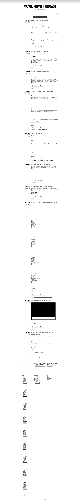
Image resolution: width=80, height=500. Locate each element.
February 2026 (25, 380)
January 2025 (24, 388)
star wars (45, 129)
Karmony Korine (40, 329)
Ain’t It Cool (34, 123)
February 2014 (25, 475)
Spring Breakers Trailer (46, 329)
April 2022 (24, 410)
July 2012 (24, 492)
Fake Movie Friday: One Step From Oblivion (41, 186)
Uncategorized (37, 387)
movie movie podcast (44, 297)
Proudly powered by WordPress (35, 499)
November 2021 (25, 413)
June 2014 (24, 472)
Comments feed (49, 378)
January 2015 (24, 468)
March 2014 (24, 474)
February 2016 (25, 462)
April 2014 (24, 473)
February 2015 (25, 467)
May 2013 (24, 483)
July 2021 (24, 416)
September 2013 (25, 479)
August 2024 (24, 391)
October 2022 (24, 406)
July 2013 (24, 481)
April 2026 (24, 378)
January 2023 (24, 404)
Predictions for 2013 (37, 354)
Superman (47, 160)
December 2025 (25, 382)
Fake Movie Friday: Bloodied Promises (40, 72)
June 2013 (24, 482)
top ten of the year (49, 297)
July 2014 (24, 471)
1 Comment (28, 53)
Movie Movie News (27, 22)
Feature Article (37, 381)
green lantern (41, 160)
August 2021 (24, 415)
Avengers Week (37, 377)
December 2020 (25, 423)
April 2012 (24, 495)
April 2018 (24, 444)
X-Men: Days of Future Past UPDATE (39, 21)
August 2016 (24, 460)
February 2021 (25, 421)
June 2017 (24, 452)
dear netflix (36, 378)
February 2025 (25, 387)
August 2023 (24, 399)
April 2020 (24, 430)
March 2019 (24, 439)
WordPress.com (46, 499)
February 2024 (25, 394)
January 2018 (24, 446)
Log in (48, 376)
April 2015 (24, 466)
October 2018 (24, 442)
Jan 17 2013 (27, 203)
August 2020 (24, 426)
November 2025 (25, 383)
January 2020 (24, 433)
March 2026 (24, 379)
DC (37, 160)
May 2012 (24, 494)
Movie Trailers (33, 318)
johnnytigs (48, 370)
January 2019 (24, 441)
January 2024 (24, 395)
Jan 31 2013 (27, 21)
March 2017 (24, 455)
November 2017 (25, 448)
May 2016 (24, 461)
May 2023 (24, 401)
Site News (36, 386)
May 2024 (24, 393)
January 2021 (24, 422)
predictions (40, 339)
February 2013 (25, 486)
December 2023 (25, 396)
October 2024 (24, 390)
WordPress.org (49, 379)
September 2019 (25, 436)
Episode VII (35, 129)
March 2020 (24, 431)
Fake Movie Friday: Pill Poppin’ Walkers (40, 164)
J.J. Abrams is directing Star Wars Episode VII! (42, 92)
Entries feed (48, 377)
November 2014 (25, 469)
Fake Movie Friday (27, 54)
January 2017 (24, 457)
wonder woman (51, 160)
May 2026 (24, 377)
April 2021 (24, 419)
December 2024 (25, 389)
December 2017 (25, 447)
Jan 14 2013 (27, 333)
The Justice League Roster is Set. (39, 133)
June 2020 (24, 428)
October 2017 (24, 449)
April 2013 (24, 484)
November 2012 (25, 489)
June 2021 (24, 417)
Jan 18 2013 (27, 164)
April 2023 (24, 402)
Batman (35, 160)
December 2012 (25, 488)
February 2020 (25, 432)
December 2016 (25, 458)
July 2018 (24, 443)
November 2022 (25, 405)
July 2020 (24, 427)
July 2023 (24, 400)
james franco (36, 329)
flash (38, 160)
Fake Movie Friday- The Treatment (39, 52)
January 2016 (24, 463)
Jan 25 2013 (27, 52)
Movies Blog (37, 318)
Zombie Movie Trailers (38, 388)
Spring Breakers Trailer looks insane (40, 301)
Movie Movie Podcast (40, 6)
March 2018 (24, 445)
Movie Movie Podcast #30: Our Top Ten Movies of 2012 (44, 203)
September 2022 (25, 407)
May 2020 (24, 429)
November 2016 (25, 459)
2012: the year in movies (37, 297)
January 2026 (24, 381)
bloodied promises (36, 88)
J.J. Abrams (39, 129)
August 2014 (24, 470)
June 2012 (24, 493)
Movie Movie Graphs (37, 382)
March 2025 (24, 386)
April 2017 (24, 454)
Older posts (40, 357)
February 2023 (25, 403)
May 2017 (24, 453)
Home (58, 13)
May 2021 (24, 418)
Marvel (44, 160)
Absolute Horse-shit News (38, 376)
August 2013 (24, 480)
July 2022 (24, 408)
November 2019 (25, 434)
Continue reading (34, 62)
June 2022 (24, 409)
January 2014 (24, 476)
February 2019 (25, 440)
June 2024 (24, 392)
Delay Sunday (37, 379)
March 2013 (24, 485)
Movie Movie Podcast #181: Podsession (40, 363)
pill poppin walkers (42, 182)
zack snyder (44, 354)
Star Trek (42, 129)
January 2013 (24, 487)
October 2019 (24, 435)
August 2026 (24, 376)
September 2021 (25, 414)
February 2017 (25, 456)
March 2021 (24, 420)
